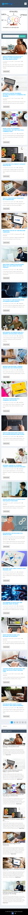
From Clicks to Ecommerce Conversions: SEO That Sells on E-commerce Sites (13, 130)
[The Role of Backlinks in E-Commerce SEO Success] (14, 389)
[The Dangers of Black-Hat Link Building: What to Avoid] (14, 592)
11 (22, 722)
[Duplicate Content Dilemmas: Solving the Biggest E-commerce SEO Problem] (14, 83)
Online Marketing (15, 538)
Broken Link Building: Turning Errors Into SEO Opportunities (13, 367)
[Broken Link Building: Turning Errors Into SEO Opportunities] (14, 356)
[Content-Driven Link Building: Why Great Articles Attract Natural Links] (14, 659)
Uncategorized (17, 234)
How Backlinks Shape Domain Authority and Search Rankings (13, 704)
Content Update (17, 61)
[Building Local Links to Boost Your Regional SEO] (14, 558)
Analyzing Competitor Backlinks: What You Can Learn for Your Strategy (13, 266)
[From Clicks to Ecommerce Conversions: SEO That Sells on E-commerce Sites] (14, 119)
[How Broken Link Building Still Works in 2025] (14, 523)
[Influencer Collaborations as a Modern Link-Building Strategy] (14, 322)
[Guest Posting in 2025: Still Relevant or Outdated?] (14, 625)
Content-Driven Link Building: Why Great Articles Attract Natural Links (14, 670)
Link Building (16, 503)
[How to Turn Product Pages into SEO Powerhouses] (14, 188)
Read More (6, 71)
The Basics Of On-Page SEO (11, 27)
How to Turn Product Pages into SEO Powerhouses (13, 198)
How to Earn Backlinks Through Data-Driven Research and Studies (13, 433)
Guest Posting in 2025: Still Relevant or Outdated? (11, 635)
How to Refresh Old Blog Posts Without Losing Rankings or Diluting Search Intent (13, 58)
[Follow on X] (15, 913)
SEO (15, 133)
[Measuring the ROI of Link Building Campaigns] (14, 221)
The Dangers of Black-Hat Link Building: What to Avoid (12, 603)
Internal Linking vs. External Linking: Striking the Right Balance (14, 466)
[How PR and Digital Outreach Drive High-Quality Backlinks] (14, 489)
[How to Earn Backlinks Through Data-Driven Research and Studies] (14, 423)
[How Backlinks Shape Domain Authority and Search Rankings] (14, 694)
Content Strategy (19, 536)
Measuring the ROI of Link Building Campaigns (14, 231)
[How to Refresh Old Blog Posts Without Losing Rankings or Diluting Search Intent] (14, 46)
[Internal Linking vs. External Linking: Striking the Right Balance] (14, 455)
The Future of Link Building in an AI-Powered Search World (13, 300)
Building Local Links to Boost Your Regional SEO (14, 569)
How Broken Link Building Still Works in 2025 (13, 533)
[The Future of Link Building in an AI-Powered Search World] (14, 290)
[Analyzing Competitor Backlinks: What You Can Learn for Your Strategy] (14, 254)
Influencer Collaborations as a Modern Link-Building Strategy (13, 333)
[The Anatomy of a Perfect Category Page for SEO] (14, 154)
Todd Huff (6, 61)
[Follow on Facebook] (13, 913)
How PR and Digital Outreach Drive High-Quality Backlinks (14, 500)
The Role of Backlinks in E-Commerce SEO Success (11, 399)
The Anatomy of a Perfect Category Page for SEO (14, 164)
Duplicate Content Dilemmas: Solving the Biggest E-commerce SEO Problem (14, 95)
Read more (8, 754)
